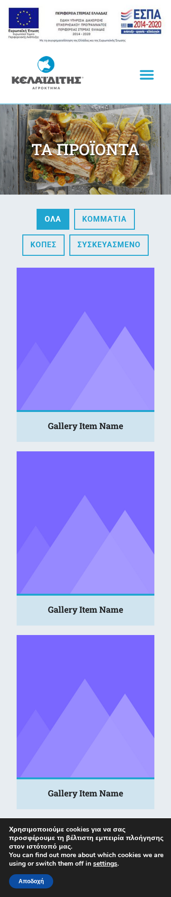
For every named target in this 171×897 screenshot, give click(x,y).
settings (105, 864)
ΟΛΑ (53, 219)
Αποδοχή (31, 881)
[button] (146, 74)
